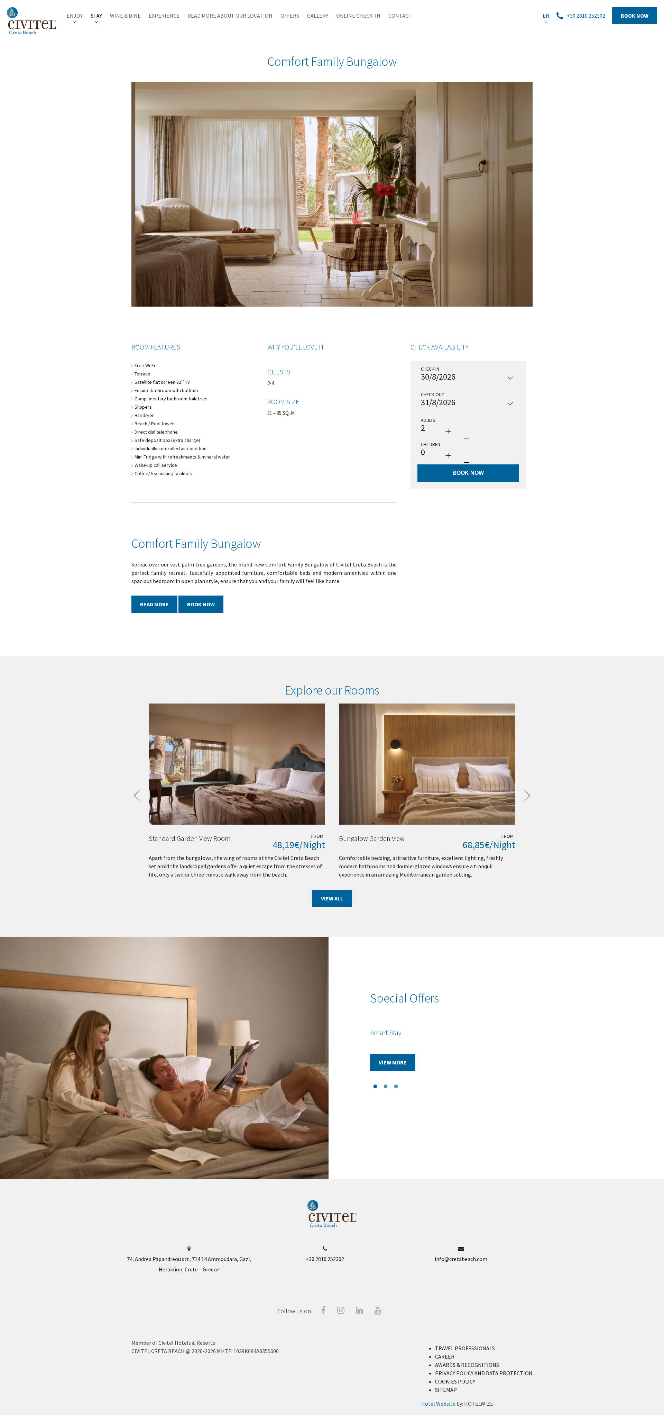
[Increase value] (448, 431)
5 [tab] (352, 313)
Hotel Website (438, 1403)
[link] (75, 15)
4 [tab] (342, 313)
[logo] (332, 1225)
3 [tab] (332, 313)
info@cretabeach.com (461, 1258)
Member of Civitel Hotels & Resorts (173, 1342)
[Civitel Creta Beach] (31, 21)
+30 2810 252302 (325, 1258)
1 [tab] (311, 313)
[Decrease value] (466, 438)
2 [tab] (321, 313)
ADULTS (428, 420)
